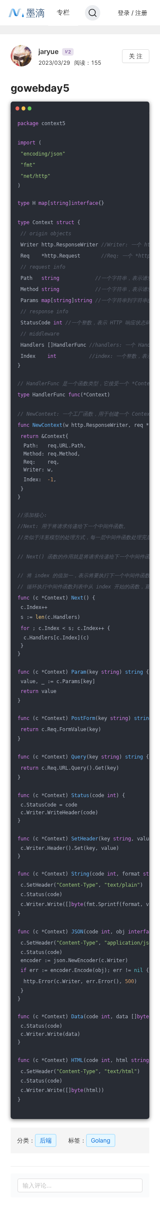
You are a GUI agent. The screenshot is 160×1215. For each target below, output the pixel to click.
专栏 (63, 12)
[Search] (92, 13)
